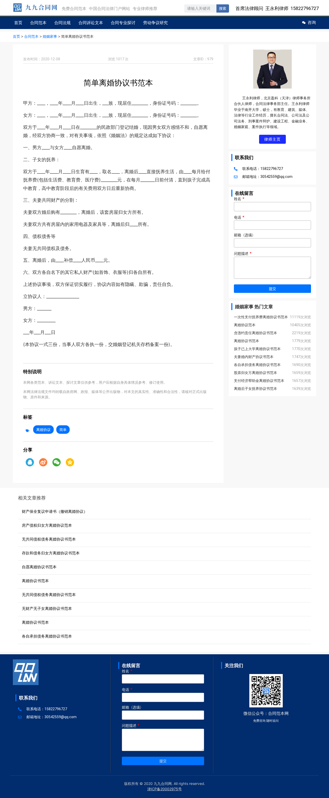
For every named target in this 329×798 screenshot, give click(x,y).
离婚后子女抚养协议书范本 (255, 389)
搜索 (222, 8)
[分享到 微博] (43, 462)
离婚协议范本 (244, 325)
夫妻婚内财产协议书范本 (253, 357)
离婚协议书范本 (246, 341)
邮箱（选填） (244, 235)
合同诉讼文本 (90, 22)
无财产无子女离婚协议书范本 (47, 608)
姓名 (239, 199)
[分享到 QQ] (30, 462)
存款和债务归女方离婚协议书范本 (51, 553)
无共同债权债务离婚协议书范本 (49, 539)
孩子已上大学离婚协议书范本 (257, 349)
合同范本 (38, 22)
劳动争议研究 (155, 22)
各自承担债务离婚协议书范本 (257, 365)
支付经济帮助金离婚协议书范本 (259, 381)
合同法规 (62, 22)
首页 (18, 22)
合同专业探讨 (123, 22)
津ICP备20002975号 (164, 789)
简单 (63, 429)
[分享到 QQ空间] (70, 462)
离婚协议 (43, 429)
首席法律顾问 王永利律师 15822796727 (277, 8)
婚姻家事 (50, 37)
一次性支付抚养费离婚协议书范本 (261, 317)
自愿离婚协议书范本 (39, 566)
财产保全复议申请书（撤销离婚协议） (54, 511)
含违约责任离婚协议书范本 (255, 333)
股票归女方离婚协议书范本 (255, 373)
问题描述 (243, 253)
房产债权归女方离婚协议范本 (47, 525)
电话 (239, 217)
